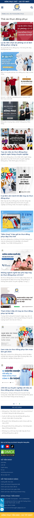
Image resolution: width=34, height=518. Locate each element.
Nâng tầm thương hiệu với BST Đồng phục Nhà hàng (15, 122)
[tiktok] (12, 446)
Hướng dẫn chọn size (7, 482)
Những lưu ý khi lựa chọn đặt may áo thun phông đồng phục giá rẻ (16, 432)
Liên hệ (3, 465)
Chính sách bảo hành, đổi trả (9, 486)
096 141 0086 (11, 505)
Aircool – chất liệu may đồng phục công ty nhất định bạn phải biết (15, 98)
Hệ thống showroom (7, 472)
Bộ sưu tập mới (5, 475)
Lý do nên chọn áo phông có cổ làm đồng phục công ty (16, 44)
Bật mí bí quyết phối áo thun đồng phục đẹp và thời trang (17, 73)
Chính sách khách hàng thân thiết (10, 484)
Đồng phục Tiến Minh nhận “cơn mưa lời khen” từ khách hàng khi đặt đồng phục (17, 412)
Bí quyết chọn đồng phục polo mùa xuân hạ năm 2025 (17, 422)
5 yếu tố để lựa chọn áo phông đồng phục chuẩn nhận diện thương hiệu (16, 417)
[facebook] (2, 446)
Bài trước (13, 404)
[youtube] (7, 446)
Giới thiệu (3, 462)
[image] (17, 139)
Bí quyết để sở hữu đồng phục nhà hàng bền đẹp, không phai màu (16, 48)
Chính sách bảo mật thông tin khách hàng (13, 491)
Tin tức (3, 470)
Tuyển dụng (4, 467)
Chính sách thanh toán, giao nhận (10, 489)
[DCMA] (8, 453)
